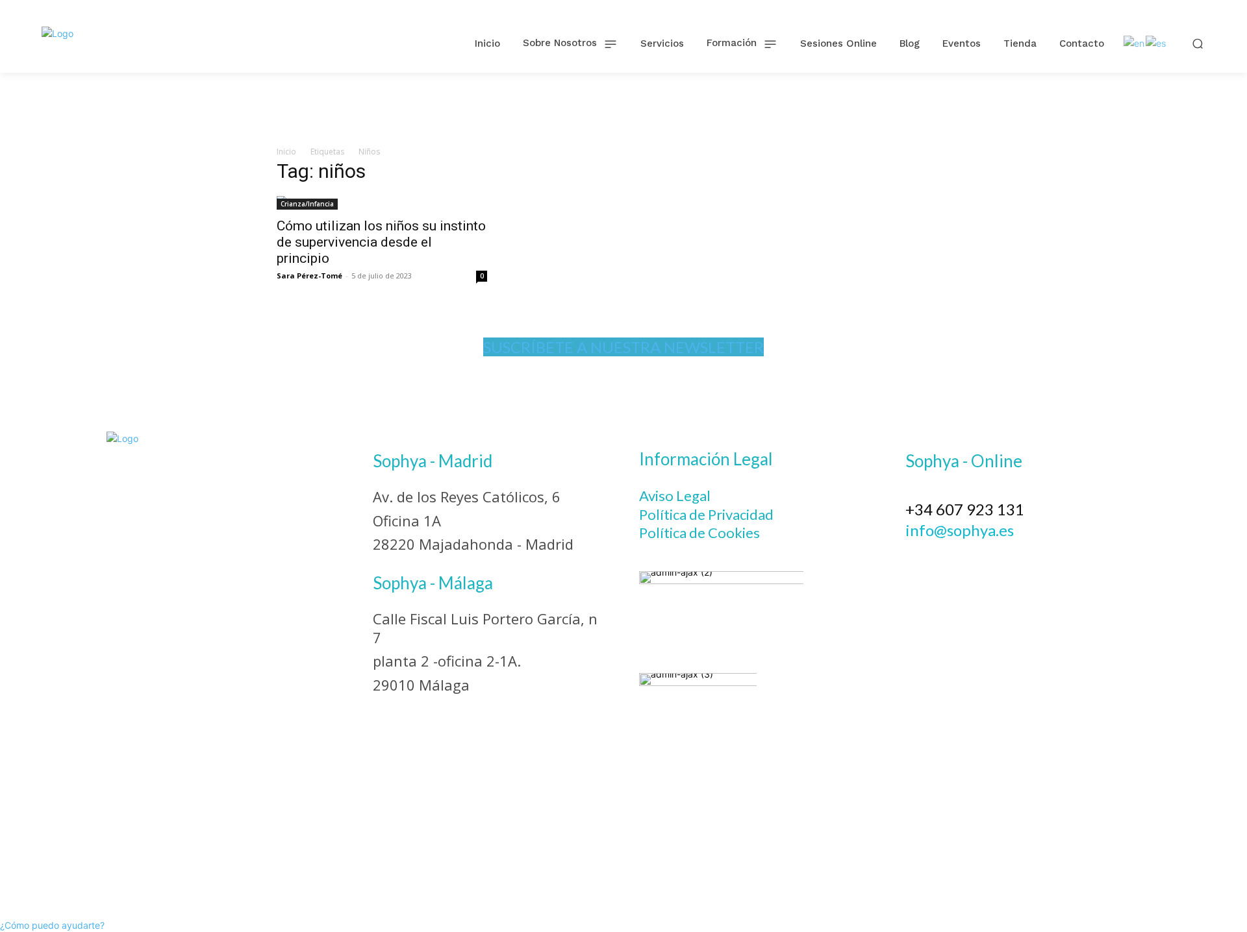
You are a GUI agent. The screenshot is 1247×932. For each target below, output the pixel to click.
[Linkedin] (990, 560)
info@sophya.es (959, 530)
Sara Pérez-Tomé (309, 275)
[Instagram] (954, 560)
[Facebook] (919, 560)
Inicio (286, 151)
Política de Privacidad (706, 514)
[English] (1135, 42)
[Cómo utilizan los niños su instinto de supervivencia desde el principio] (382, 203)
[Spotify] (1025, 560)
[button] (1197, 43)
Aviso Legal (675, 495)
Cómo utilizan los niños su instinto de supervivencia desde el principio (381, 242)
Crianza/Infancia (307, 203)
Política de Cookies (699, 532)
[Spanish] (1156, 42)
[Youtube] (1060, 560)
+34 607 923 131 (964, 509)
